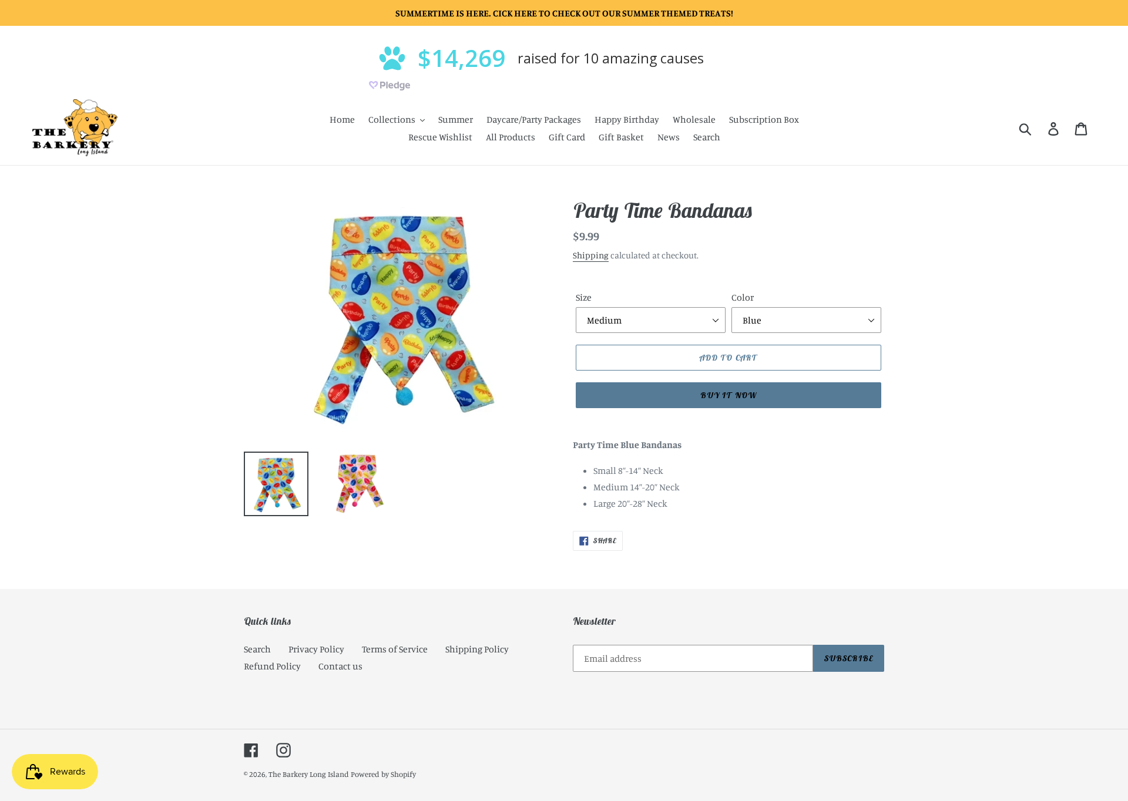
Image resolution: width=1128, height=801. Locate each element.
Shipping (591, 255)
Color (742, 297)
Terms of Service (395, 649)
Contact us (340, 666)
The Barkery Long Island (308, 774)
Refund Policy (272, 666)
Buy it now (728, 395)
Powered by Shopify (383, 774)
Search (257, 649)
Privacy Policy (316, 649)
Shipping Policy (477, 649)
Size (584, 297)
